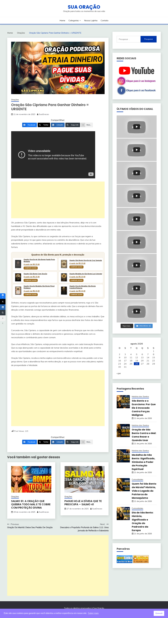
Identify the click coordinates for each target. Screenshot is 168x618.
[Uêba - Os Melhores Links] (141, 562)
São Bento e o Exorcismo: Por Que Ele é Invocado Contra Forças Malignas (144, 408)
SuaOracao (44, 114)
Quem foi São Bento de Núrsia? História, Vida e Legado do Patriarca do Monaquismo (144, 491)
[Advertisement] (58, 200)
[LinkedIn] (3, 307)
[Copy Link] (3, 312)
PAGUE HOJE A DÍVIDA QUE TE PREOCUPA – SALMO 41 (83, 502)
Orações (15, 99)
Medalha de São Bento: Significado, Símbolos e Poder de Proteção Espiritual (143, 462)
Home (62, 20)
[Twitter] (3, 301)
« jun (119, 373)
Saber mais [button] (93, 613)
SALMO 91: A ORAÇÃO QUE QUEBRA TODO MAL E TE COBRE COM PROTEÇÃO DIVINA (31, 504)
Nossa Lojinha (90, 20)
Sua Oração (84, 7)
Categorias (74, 20)
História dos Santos (140, 396)
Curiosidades (137, 479)
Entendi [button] (159, 613)
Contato (104, 20)
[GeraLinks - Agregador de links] (124, 562)
